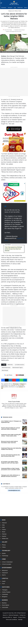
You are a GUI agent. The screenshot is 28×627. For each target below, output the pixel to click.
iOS (2, 388)
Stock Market (5, 605)
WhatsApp (16, 384)
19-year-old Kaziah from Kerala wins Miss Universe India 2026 (10, 455)
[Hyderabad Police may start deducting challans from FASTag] (24, 448)
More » (21, 407)
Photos (4, 545)
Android (21, 386)
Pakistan (4, 534)
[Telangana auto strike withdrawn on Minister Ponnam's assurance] (24, 475)
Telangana (10, 7)
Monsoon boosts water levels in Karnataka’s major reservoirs (9, 442)
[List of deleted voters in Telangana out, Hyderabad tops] (24, 421)
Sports (4, 575)
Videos (4, 547)
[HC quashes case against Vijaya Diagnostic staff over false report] (24, 462)
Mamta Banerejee (6, 367)
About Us (5, 615)
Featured (4, 522)
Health (3, 581)
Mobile (4, 553)
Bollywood (5, 570)
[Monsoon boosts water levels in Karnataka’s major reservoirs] (24, 442)
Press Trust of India (8, 29)
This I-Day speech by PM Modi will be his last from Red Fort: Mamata (13, 248)
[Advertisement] (14, 82)
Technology (5, 555)
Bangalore (4, 596)
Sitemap (20, 619)
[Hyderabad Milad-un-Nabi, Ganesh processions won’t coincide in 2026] (24, 469)
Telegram (22, 384)
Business (4, 603)
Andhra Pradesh (6, 592)
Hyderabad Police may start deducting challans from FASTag (11, 448)
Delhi (3, 527)
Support (15, 617)
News (16, 11)
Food (3, 583)
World (3, 531)
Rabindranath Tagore (18, 367)
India (15, 7)
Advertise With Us (7, 617)
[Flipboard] (19, 375)
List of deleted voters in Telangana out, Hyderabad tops (11, 421)
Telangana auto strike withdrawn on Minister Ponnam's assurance (10, 475)
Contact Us (22, 615)
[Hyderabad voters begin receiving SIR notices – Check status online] (24, 435)
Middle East (20, 7)
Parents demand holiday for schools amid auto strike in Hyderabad (10, 428)
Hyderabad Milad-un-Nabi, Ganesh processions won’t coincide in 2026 (10, 469)
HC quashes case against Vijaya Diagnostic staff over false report (9, 462)
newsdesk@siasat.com (14, 490)
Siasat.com (11, 11)
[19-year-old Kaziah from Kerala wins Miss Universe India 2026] (24, 455)
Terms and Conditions (11, 619)
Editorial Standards (13, 615)
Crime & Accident (6, 564)
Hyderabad (3, 7)
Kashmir (4, 536)
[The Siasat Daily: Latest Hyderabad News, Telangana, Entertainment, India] (14, 3)
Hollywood (5, 572)
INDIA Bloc (10, 364)
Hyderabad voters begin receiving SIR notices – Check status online (11, 435)
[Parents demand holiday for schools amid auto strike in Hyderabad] (24, 428)
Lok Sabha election (19, 364)
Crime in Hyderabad (7, 562)
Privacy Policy (21, 617)
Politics (4, 529)
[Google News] (8, 375)
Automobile (5, 607)
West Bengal (5, 370)
